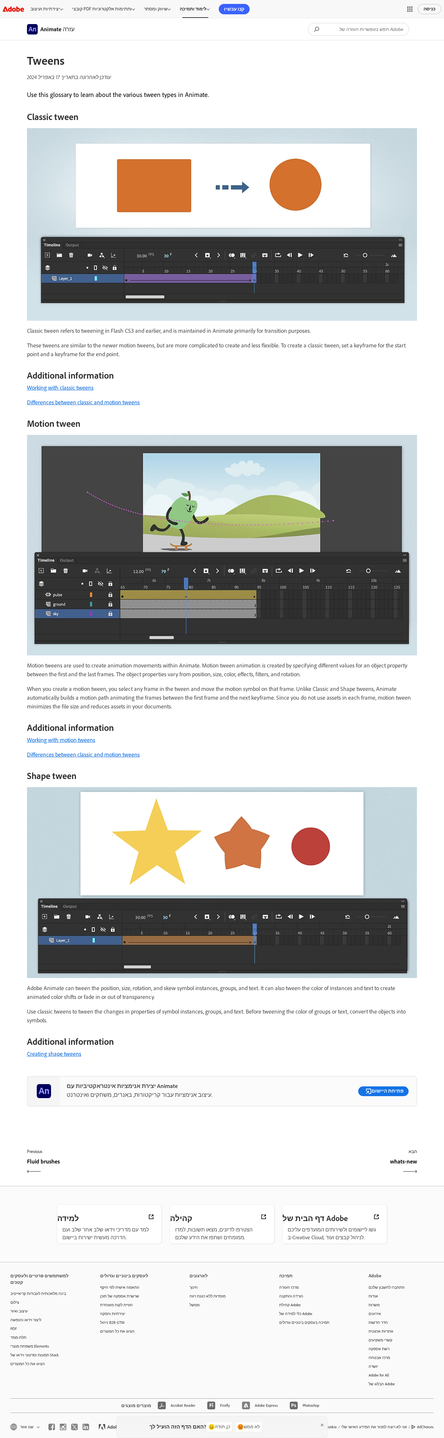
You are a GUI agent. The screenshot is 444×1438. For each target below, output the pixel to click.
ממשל (194, 1305)
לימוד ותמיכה (193, 9)
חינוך (193, 1287)
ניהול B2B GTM (112, 1322)
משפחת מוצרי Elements (29, 1346)
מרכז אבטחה (379, 1357)
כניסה (430, 9)
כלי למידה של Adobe (295, 1313)
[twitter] (74, 1427)
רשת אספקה (379, 1349)
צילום (14, 1302)
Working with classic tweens (60, 387)
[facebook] (51, 1427)
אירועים (375, 1313)
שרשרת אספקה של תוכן (119, 1296)
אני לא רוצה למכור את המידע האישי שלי (374, 1427)
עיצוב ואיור (19, 1311)
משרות (374, 1305)
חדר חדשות (378, 1322)
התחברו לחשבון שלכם (387, 1287)
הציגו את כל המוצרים (27, 1364)
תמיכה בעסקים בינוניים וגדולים (304, 1322)
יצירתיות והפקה (112, 1313)
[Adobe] (13, 9)
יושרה (373, 1366)
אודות (373, 1296)
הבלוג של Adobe (382, 1384)
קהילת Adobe (290, 1305)
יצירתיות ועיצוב (45, 9)
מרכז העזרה (289, 1287)
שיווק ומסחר (155, 9)
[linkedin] (86, 1427)
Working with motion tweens (61, 740)
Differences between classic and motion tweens (83, 402)
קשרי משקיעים (380, 1340)
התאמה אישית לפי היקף (119, 1287)
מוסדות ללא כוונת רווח (207, 1296)
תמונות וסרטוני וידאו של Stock (34, 1355)
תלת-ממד (18, 1337)
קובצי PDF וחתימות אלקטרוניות (102, 9)
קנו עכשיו (234, 9)
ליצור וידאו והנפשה (25, 1320)
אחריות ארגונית (381, 1331)
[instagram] (63, 1427)
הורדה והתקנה (291, 1296)
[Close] (322, 1425)
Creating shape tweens (54, 1053)
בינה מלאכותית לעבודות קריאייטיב (38, 1293)
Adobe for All (379, 1375)
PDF (13, 1328)
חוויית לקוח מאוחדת (116, 1305)
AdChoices (425, 1427)
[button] (410, 9)
